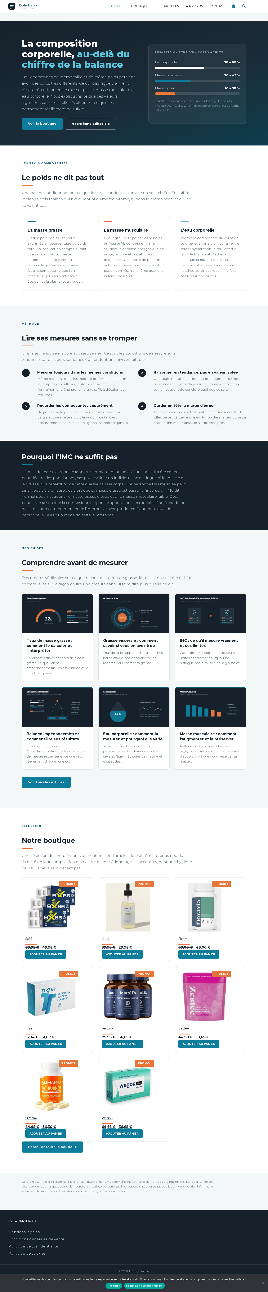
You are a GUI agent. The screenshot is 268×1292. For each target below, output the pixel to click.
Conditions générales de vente (36, 1239)
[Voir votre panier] (233, 6)
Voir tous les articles (46, 782)
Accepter (114, 1285)
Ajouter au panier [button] (46, 954)
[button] (254, 6)
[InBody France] (22, 6)
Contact (217, 6)
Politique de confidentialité (33, 1246)
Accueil (117, 6)
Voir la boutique (42, 123)
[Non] (263, 1283)
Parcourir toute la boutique (52, 1147)
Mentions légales (24, 1232)
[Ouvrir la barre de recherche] (244, 6)
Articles (171, 6)
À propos (194, 6)
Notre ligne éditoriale (91, 124)
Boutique (139, 6)
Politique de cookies (27, 1253)
